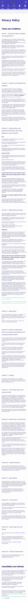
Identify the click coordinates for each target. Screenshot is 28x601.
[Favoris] (26, 2)
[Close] (2, 2)
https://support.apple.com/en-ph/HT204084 (16, 594)
